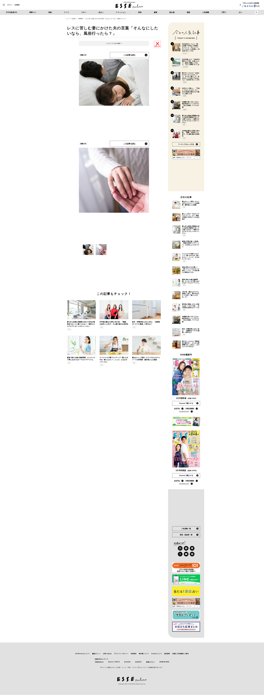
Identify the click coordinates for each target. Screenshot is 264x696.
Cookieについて (156, 653)
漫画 (188, 12)
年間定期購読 (190, 408)
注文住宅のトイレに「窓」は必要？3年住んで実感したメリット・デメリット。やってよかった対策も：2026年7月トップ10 (191, 47)
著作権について (144, 653)
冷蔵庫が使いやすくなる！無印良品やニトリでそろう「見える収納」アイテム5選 (190, 104)
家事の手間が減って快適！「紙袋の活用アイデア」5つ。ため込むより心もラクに (190, 244)
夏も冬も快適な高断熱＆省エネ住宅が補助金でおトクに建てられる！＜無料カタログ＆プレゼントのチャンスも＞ (81, 324)
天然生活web (99, 662)
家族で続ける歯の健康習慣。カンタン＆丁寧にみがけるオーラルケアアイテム (81, 359)
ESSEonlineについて (82, 653)
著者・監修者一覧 (186, 535)
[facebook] (186, 548)
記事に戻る (157, 46)
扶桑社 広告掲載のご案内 (180, 653)
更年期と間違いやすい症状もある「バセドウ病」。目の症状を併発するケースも (190, 305)
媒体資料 (167, 653)
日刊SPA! (138, 662)
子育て (223, 12)
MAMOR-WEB (164, 662)
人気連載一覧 (186, 528)
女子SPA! (127, 662)
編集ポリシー (96, 653)
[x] (180, 554)
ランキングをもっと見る (186, 144)
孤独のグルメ (150, 662)
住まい (101, 12)
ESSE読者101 (11, 12)
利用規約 (134, 653)
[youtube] (186, 554)
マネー (83, 12)
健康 (155, 12)
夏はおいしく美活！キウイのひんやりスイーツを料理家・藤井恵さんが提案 (146, 359)
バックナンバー (184, 411)
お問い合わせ (107, 653)
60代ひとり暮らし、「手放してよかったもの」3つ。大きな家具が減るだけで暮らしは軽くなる (191, 90)
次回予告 (177, 408)
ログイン (9, 5)
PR (69, 329)
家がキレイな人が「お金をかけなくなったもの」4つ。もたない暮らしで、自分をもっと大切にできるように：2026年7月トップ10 (190, 76)
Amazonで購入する (186, 403)
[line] (192, 548)
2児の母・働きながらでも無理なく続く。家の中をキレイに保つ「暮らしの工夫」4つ (190, 294)
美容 (140, 12)
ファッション (121, 12)
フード (66, 12)
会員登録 (17, 5)
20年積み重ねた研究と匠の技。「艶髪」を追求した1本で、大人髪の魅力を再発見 (114, 323)
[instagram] (180, 548)
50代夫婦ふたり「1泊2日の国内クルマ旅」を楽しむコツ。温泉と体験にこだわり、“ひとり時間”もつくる (191, 62)
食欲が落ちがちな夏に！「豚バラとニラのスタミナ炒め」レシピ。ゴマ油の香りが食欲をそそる (190, 269)
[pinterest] (192, 554)
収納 (50, 12)
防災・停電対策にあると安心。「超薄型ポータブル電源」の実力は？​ (146, 323)
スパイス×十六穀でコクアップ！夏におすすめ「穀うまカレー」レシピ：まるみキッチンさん (114, 360)
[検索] (197, 157)
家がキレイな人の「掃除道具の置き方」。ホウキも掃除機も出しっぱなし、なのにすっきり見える (190, 343)
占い (240, 12)
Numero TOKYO (114, 662)
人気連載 (205, 12)
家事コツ (32, 12)
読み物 (172, 12)
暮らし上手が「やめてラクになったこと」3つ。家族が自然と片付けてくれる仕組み (190, 216)
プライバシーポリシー (121, 653)
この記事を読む (129, 55)
